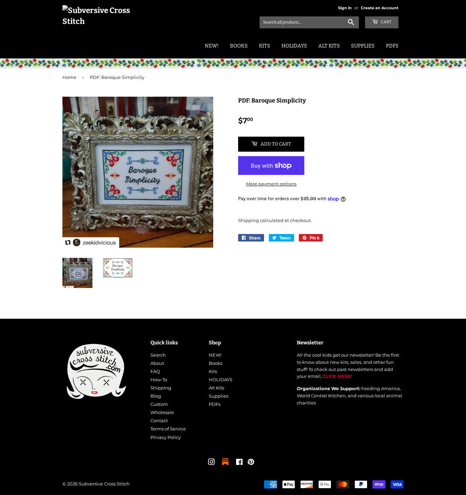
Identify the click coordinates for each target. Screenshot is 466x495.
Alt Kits (329, 46)
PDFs (392, 46)
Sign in (345, 7)
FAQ (155, 371)
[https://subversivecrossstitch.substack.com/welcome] (225, 466)
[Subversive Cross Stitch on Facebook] (239, 463)
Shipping (248, 220)
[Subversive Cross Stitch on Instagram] (211, 463)
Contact (159, 420)
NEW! (212, 46)
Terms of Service (168, 428)
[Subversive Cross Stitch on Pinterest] (250, 463)
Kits (264, 46)
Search (158, 355)
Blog (155, 396)
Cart (386, 21)
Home (69, 77)
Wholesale (162, 412)
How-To (158, 379)
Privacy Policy (165, 437)
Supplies (363, 46)
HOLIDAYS (294, 46)
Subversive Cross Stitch (104, 483)
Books (239, 46)
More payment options (271, 184)
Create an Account (379, 7)
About (157, 363)
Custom (159, 404)
